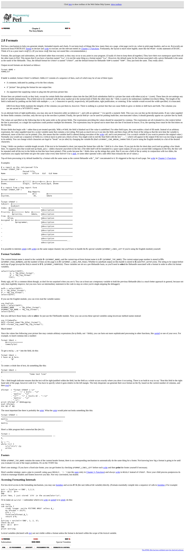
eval (7, 385)
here (70, 4)
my (30, 533)
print (24, 249)
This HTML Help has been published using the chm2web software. (163, 550)
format (28, 48)
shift (74, 153)
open (76, 472)
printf (63, 500)
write (46, 48)
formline (59, 485)
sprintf (157, 333)
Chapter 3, (90, 48)
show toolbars (116, 4)
